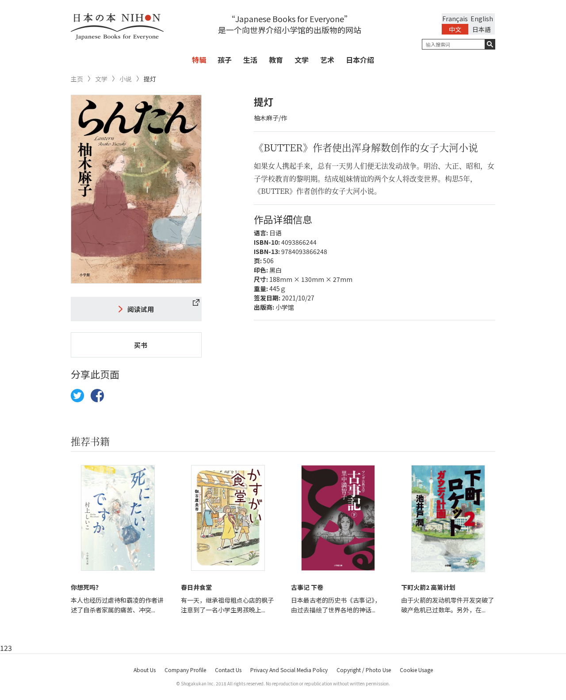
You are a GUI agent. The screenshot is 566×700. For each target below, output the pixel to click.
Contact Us (228, 669)
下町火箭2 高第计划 (428, 587)
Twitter (77, 395)
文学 (301, 59)
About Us (145, 669)
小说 (125, 79)
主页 (77, 79)
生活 (250, 59)
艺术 (327, 59)
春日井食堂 (196, 587)
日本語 (481, 29)
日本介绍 (360, 59)
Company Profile (185, 669)
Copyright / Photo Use (364, 669)
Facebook (97, 395)
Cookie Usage (416, 669)
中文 (455, 29)
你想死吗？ (86, 587)
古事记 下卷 (307, 587)
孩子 (225, 59)
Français (455, 18)
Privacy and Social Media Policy (289, 669)
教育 (276, 59)
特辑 (199, 59)
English (481, 18)
